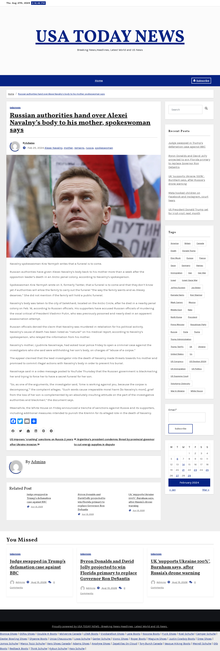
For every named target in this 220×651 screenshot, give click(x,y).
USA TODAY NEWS (110, 37)
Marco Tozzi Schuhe (32, 643)
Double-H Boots (47, 633)
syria (185, 332)
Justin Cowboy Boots (182, 638)
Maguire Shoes (157, 638)
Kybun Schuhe (58, 648)
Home (99, 80)
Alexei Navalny (53, 147)
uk (191, 346)
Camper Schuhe (206, 633)
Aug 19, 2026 (37, 506)
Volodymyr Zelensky (180, 383)
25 (207, 469)
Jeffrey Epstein (178, 287)
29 (189, 475)
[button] (7, 80)
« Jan (172, 489)
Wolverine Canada (70, 633)
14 (183, 464)
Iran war (202, 273)
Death (173, 251)
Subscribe (202, 80)
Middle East (176, 310)
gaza (173, 265)
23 (195, 469)
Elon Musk (176, 258)
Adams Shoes (81, 643)
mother (68, 147)
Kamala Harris (177, 295)
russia (90, 147)
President (192, 317)
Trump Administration (181, 339)
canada (200, 243)
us (191, 354)
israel (173, 280)
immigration (176, 273)
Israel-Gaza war (189, 280)
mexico (192, 302)
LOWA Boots (91, 633)
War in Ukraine (178, 391)
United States (177, 354)
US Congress (177, 361)
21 (183, 469)
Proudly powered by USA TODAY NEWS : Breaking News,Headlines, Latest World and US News (110, 626)
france (202, 258)
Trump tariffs (177, 346)
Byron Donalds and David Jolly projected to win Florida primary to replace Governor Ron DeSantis (91, 502)
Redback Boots (18, 648)
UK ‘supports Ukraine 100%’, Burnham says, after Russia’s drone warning (186, 180)
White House (197, 391)
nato (190, 310)
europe (190, 258)
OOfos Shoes (27, 633)
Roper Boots (138, 638)
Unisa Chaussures (61, 638)
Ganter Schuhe (101, 638)
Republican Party (198, 324)
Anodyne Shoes (101, 643)
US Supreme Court (179, 376)
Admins (30, 143)
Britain (188, 243)
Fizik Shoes (169, 633)
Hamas (199, 265)
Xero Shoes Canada (59, 643)
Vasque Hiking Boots (177, 643)
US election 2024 (197, 361)
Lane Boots (133, 633)
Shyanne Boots (38, 638)
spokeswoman (104, 147)
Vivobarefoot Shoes (112, 633)
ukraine (202, 346)
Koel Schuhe (186, 633)
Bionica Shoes (8, 633)
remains (79, 147)
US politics (197, 369)
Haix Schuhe (77, 648)
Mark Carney (177, 302)
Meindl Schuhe (202, 643)
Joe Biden (196, 287)
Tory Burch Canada (150, 643)
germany (186, 265)
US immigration (178, 369)
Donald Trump (189, 251)
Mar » (205, 489)
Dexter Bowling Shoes (13, 638)
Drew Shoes (204, 638)
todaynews (15, 108)
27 (177, 475)
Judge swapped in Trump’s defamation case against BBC (39, 498)
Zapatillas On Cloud (125, 643)
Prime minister (177, 324)
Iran (190, 273)
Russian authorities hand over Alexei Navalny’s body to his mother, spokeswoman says (61, 94)
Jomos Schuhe (9, 643)
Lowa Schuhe (82, 638)
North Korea (176, 317)
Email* (172, 409)
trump (197, 332)
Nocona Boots (151, 633)
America (175, 243)
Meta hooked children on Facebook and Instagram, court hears (188, 196)
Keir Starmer (196, 295)
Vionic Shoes (120, 638)
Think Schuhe (38, 648)
